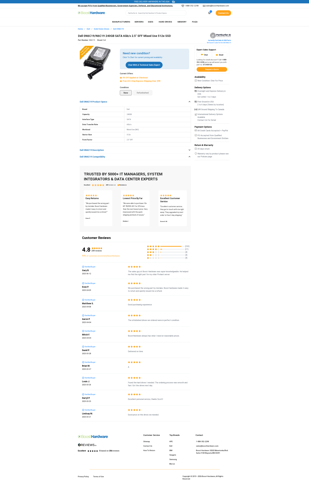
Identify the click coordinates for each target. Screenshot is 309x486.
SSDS (150, 21)
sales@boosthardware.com (217, 6)
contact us (223, 13)
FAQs (194, 21)
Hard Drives (165, 21)
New (126, 92)
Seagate (172, 455)
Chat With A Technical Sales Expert (144, 65)
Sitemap (146, 441)
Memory (182, 21)
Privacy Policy (83, 477)
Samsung (173, 459)
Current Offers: (126, 73)
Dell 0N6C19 (118, 29)
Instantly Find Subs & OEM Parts (219, 40)
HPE (171, 441)
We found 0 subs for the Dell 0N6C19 (219, 43)
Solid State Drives (101, 29)
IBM (170, 450)
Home (80, 29)
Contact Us (147, 446)
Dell (88, 29)
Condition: (124, 87)
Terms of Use (98, 477)
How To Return (149, 450)
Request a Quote (212, 69)
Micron (172, 464)
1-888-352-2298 (191, 6)
